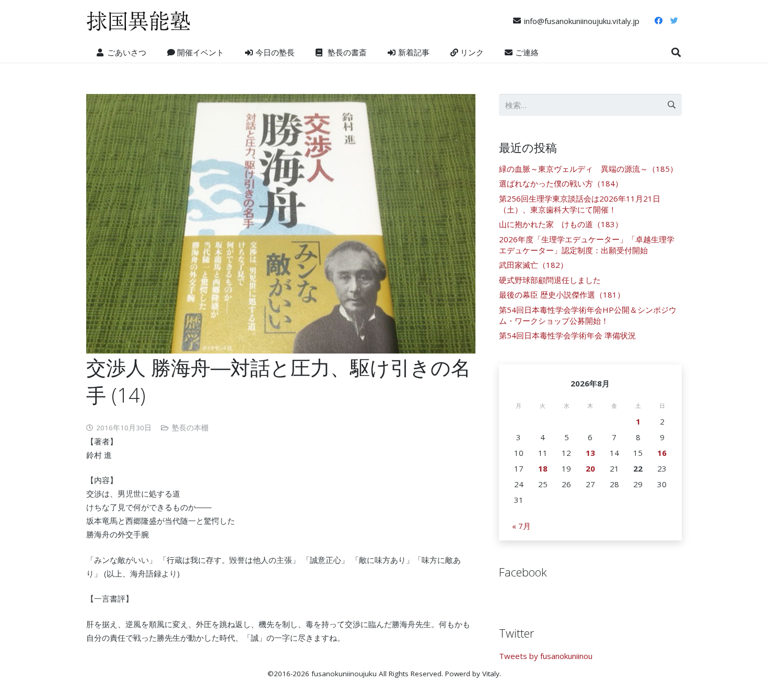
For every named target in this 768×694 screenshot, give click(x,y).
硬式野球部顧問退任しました (550, 280)
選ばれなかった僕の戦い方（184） (561, 183)
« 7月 (521, 526)
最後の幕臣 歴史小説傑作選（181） (562, 294)
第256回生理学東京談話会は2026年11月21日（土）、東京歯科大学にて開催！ (579, 204)
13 (590, 453)
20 (590, 468)
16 (662, 453)
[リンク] (138, 20)
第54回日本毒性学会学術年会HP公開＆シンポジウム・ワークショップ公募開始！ (588, 315)
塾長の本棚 (190, 427)
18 (543, 468)
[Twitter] (674, 21)
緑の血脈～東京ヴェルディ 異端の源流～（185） (588, 168)
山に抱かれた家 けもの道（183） (561, 224)
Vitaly (490, 673)
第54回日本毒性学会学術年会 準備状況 (567, 335)
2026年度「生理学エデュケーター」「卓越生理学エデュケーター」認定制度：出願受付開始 (586, 244)
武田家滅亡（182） (533, 265)
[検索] (676, 52)
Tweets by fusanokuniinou (545, 656)
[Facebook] (658, 21)
